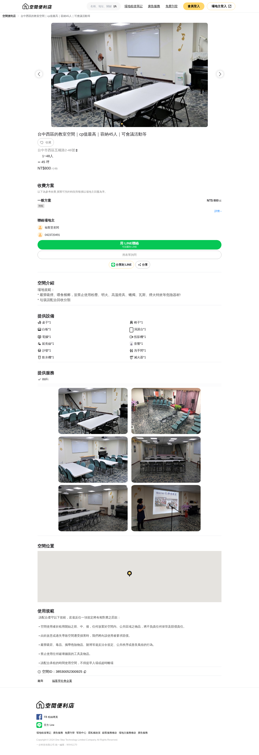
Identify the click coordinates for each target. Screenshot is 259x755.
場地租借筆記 (133, 6)
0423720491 (52, 234)
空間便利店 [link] (9, 16)
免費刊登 (172, 6)
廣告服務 (154, 6)
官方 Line (49, 725)
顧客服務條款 (109, 732)
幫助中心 (81, 732)
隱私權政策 (94, 732)
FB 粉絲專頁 (51, 717)
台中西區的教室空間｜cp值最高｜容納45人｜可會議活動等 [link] (55, 16)
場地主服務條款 (127, 732)
